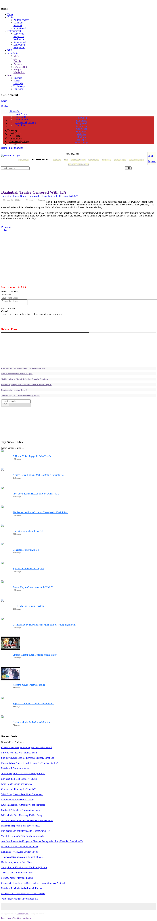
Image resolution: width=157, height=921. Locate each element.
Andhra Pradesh (21, 20)
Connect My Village (25, 122)
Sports (16, 80)
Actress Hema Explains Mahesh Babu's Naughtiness (38, 475)
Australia (17, 64)
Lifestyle (120, 159)
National (17, 25)
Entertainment (14, 31)
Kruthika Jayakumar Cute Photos (17, 862)
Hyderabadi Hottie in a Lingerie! (28, 568)
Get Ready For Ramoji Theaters (28, 606)
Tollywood (18, 33)
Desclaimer (27, 918)
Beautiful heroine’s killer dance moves (19, 846)
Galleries (81, 134)
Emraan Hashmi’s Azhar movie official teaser (34, 654)
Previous (6, 226)
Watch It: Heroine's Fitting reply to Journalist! (23, 836)
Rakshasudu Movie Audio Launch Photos (21, 888)
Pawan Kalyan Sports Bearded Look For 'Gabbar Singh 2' (26, 384)
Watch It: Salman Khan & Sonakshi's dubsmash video (27, 820)
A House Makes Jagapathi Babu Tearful (32, 456)
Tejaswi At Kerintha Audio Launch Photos (33, 703)
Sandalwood (19, 42)
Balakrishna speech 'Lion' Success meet (20, 825)
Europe (17, 69)
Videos (57, 159)
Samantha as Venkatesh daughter (28, 531)
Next (6, 230)
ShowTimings (81, 142)
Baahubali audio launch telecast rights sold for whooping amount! (44, 624)
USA (16, 55)
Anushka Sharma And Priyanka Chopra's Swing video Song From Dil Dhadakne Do (42, 841)
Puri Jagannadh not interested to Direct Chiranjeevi (25, 831)
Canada (17, 61)
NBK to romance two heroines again (17, 373)
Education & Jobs (78, 164)
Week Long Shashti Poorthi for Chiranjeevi (22, 794)
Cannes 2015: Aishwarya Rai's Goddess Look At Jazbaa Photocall (33, 883)
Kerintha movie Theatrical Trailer (29, 685)
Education (18, 89)
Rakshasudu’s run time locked (14, 389)
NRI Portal (21, 117)
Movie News (19, 196)
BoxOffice (81, 140)
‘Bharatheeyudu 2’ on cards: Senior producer (20, 395)
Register (5, 106)
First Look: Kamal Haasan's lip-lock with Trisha (36, 493)
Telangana (18, 22)
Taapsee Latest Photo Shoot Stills (17, 872)
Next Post (42, 202)
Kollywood (19, 39)
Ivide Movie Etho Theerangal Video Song (21, 815)
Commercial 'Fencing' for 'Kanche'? (18, 789)
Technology (19, 86)
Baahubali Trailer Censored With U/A (33, 192)
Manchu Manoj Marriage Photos (17, 878)
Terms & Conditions (14, 918)
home (3, 918)
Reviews (81, 137)
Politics (10, 17)
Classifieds (20, 125)
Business (17, 78)
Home (10, 14)
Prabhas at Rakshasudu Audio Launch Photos (23, 893)
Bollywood (18, 36)
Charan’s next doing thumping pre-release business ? (24, 368)
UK (15, 58)
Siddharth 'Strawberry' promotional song (20, 810)
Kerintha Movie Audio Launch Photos (31, 722)
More (10, 75)
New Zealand (20, 67)
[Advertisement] (57, 171)
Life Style (18, 83)
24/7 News (21, 114)
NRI (9, 50)
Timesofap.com (23, 914)
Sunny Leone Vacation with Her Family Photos (24, 867)
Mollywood (19, 44)
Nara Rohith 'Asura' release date (16, 784)
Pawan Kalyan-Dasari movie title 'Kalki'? (33, 587)
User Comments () (13, 286)
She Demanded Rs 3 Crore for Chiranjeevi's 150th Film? (40, 512)
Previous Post (28, 202)
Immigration (13, 53)
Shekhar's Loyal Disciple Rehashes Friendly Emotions (24, 379)
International (19, 28)
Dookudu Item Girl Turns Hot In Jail (19, 778)
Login (4, 101)
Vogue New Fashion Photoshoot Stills (19, 898)
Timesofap (14, 111)
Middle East (19, 72)
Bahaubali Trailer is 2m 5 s (26, 549)
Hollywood (19, 47)
